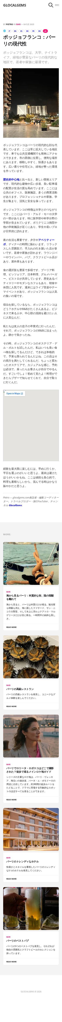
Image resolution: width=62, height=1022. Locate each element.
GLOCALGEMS (14, 5)
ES (21, 31)
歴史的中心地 (11, 179)
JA (45, 31)
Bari (18, 24)
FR (33, 31)
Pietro (9, 24)
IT (9, 31)
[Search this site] (51, 5)
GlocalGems (15, 505)
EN (15, 31)
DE (27, 31)
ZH (39, 31)
